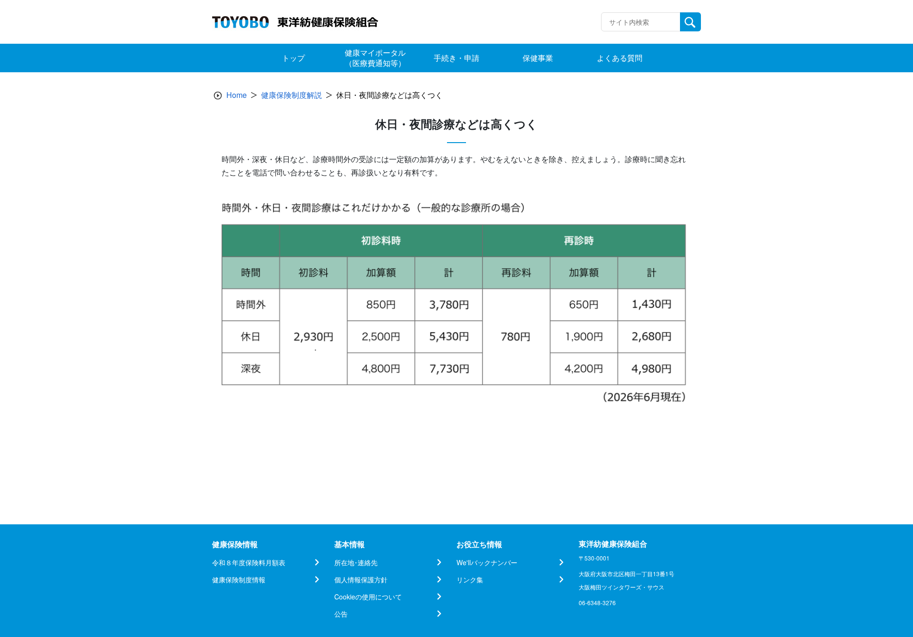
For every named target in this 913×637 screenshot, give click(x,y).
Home (236, 94)
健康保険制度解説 (291, 94)
